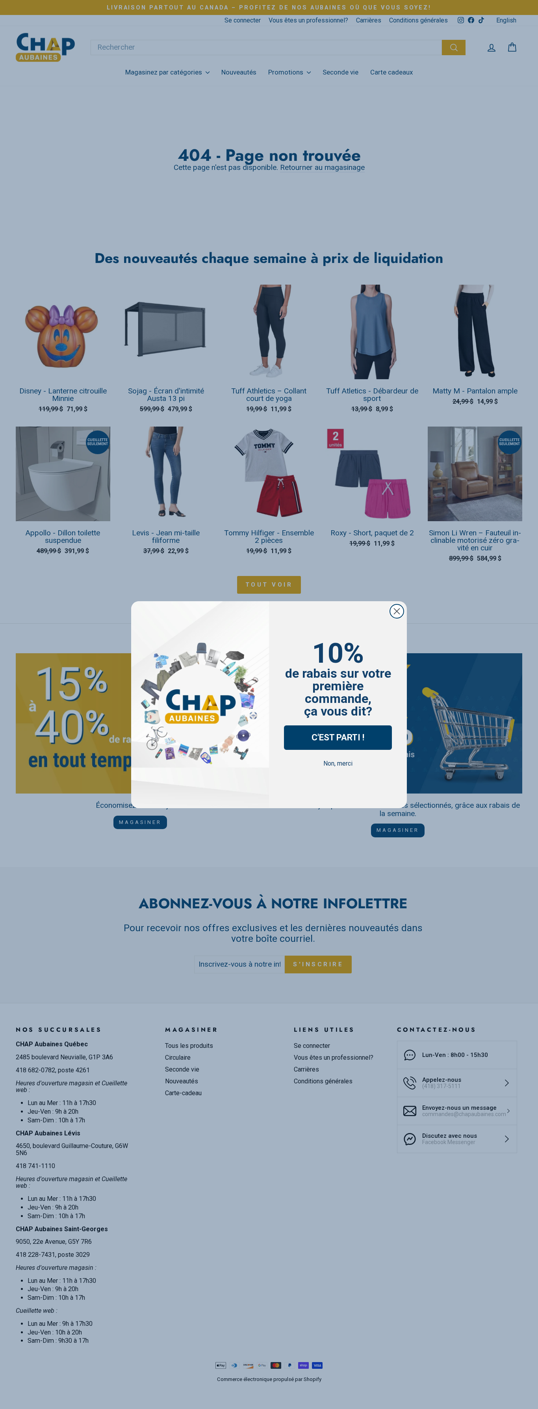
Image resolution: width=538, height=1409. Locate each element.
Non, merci (337, 763)
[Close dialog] (397, 611)
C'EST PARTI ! (338, 737)
